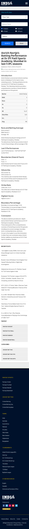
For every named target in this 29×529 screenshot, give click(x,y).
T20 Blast (5, 469)
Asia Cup (4, 455)
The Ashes (5, 463)
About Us (12, 519)
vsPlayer (19, 31)
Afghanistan (5, 438)
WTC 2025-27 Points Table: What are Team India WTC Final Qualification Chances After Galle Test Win (14, 288)
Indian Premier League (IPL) (9, 452)
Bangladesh (5, 441)
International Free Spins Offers (10, 489)
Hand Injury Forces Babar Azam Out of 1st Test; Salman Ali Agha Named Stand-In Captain (13, 306)
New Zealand (5, 435)
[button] (4, 505)
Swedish (4, 486)
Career (18, 519)
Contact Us (25, 519)
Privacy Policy (17, 523)
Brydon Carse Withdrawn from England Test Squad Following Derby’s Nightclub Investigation (14, 262)
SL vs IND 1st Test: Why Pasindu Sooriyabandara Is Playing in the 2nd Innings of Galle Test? (14, 315)
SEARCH (7, 43)
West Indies (5, 432)
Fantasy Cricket (8, 326)
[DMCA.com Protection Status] (6, 509)
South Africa (5, 424)
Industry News (5, 519)
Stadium (5, 28)
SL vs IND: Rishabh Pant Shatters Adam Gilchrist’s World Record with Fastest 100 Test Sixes (13, 297)
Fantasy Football (8, 331)
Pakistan (4, 426)
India (3, 418)
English (4, 483)
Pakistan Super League (8, 466)
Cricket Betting (8, 349)
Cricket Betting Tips (9, 354)
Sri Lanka (4, 429)
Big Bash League (6, 472)
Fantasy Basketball (9, 339)
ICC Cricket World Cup (8, 461)
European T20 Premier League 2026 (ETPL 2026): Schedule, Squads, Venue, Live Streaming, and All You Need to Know (14, 278)
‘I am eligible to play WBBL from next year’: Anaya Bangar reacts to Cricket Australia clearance (14, 253)
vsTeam (5, 31)
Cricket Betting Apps (9, 358)
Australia (4, 421)
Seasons (20, 28)
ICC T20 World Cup (7, 458)
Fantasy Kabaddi (8, 335)
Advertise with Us (18, 524)
